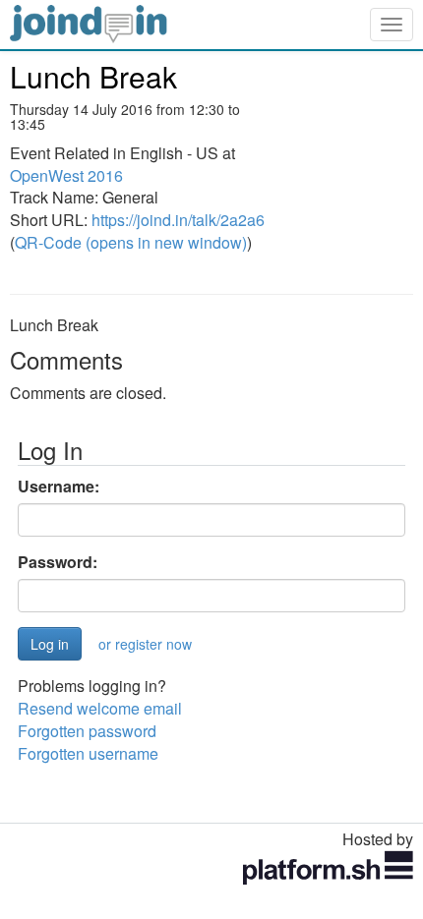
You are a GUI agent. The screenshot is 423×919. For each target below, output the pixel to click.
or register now (145, 644)
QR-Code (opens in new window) (131, 242)
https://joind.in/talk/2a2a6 (178, 219)
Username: (58, 486)
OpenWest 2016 (66, 175)
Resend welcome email (100, 708)
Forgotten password (87, 730)
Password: (57, 562)
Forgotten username (88, 753)
